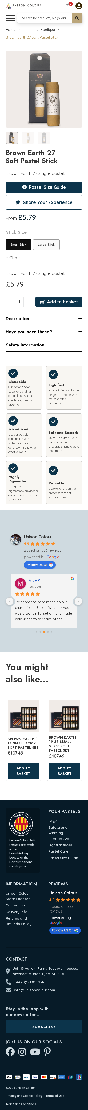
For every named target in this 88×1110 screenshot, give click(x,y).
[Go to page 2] (44, 632)
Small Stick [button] (18, 244)
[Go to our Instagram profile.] (22, 1052)
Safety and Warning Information (58, 833)
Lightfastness (60, 845)
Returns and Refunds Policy (18, 921)
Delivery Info (16, 911)
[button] (76, 57)
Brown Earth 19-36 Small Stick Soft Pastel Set (62, 744)
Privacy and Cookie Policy (24, 1096)
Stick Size (16, 232)
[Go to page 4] (51, 631)
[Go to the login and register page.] (78, 6)
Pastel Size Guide (63, 858)
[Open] (10, 18)
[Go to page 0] (36, 631)
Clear (14, 258)
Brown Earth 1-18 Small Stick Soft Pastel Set (23, 743)
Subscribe (44, 1026)
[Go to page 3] (48, 632)
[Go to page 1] (40, 632)
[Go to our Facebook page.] (10, 1052)
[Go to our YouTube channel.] (35, 1052)
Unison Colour (38, 536)
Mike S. (35, 581)
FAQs (52, 821)
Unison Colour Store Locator (18, 896)
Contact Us (15, 905)
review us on (37, 564)
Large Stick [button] (46, 244)
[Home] (23, 6)
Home (11, 29)
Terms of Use (55, 1096)
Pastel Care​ (58, 851)
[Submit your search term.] (77, 18)
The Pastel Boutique (38, 29)
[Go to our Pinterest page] (47, 1052)
